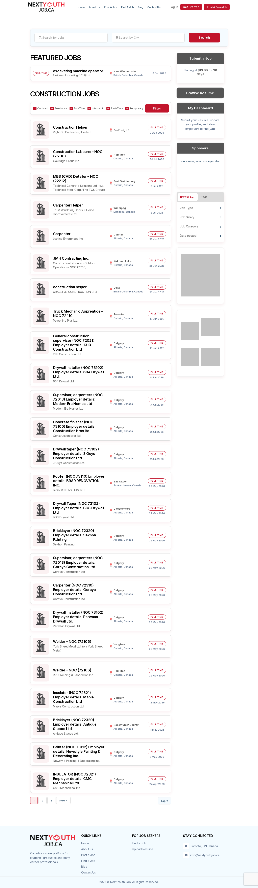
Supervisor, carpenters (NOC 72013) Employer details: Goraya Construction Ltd (78, 562)
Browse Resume (200, 93)
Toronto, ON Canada (204, 846)
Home (81, 7)
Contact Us (153, 7)
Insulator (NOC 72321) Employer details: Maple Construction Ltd (73, 697)
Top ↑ (164, 800)
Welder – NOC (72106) (72, 641)
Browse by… (187, 196)
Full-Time (79, 108)
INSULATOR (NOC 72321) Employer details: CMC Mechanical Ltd (74, 778)
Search (204, 37)
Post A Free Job (217, 7)
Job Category (189, 226)
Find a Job (127, 7)
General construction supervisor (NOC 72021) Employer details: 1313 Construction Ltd (74, 342)
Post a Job (110, 7)
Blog (140, 7)
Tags (204, 196)
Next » (63, 800)
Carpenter (62, 234)
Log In (174, 7)
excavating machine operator (78, 71)
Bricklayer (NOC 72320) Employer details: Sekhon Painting (74, 535)
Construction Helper (70, 127)
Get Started (191, 7)
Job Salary (187, 217)
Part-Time (117, 108)
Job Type (186, 208)
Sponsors (200, 148)
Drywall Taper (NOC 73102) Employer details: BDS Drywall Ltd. (78, 507)
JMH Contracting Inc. (71, 258)
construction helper (70, 287)
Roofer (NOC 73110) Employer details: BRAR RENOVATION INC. (78, 480)
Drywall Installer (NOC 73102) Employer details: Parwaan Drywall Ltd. (78, 616)
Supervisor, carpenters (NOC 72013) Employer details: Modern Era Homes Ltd (78, 399)
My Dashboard (200, 108)
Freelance (61, 108)
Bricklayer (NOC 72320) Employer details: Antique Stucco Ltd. (75, 724)
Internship (98, 108)
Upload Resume (142, 849)
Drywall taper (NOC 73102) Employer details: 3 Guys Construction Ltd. (76, 453)
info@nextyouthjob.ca (205, 855)
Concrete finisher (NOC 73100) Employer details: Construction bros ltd (74, 426)
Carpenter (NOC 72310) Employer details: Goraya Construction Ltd (74, 589)
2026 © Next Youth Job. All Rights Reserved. (129, 882)
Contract (42, 108)
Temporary (136, 108)
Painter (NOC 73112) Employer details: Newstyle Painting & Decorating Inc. (78, 751)
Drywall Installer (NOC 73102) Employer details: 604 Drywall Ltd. (78, 372)
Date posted (188, 235)
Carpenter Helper (68, 205)
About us (94, 7)
